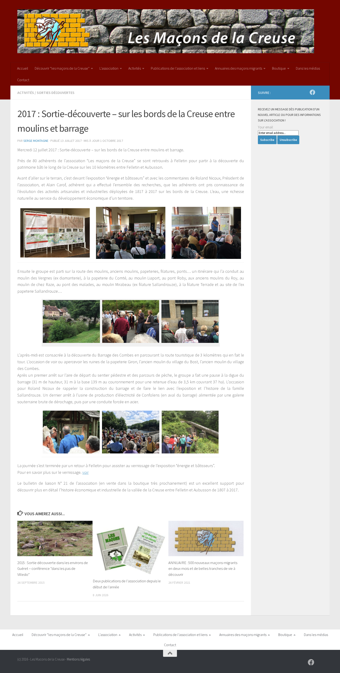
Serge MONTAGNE (35, 141)
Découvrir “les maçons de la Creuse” (62, 68)
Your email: (265, 127)
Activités (134, 68)
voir (85, 472)
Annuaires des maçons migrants (238, 68)
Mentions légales (78, 659)
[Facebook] (312, 92)
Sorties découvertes (55, 92)
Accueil (22, 68)
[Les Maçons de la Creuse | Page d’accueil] (165, 31)
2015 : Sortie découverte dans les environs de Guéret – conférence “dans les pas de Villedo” (52, 568)
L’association (108, 68)
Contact (23, 80)
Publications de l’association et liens (178, 68)
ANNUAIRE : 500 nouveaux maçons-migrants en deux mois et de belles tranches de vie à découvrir (202, 568)
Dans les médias (308, 68)
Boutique (279, 68)
